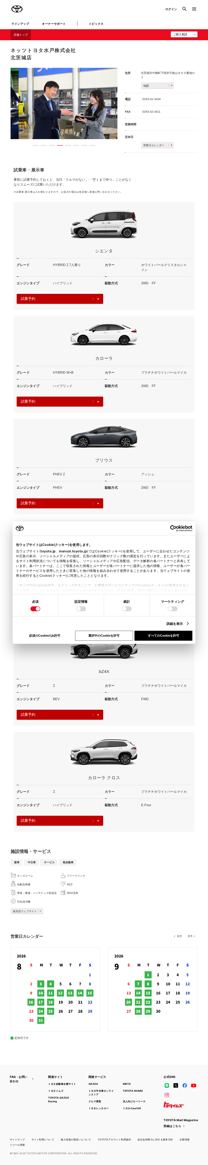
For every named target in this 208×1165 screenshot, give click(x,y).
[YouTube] (194, 1085)
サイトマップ (17, 1139)
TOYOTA (17, 9)
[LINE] (167, 1085)
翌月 (190, 936)
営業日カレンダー (153, 145)
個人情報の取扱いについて (76, 1139)
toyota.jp (48, 551)
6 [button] (74, 146)
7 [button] (82, 146)
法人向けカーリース (134, 1101)
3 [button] (50, 146)
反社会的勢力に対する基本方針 (155, 1139)
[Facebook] (184, 1085)
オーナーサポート (54, 23)
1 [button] (33, 146)
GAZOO (93, 1083)
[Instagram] (167, 1095)
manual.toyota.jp (73, 551)
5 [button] (66, 146)
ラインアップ (20, 23)
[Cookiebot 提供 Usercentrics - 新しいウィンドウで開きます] (174, 528)
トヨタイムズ (55, 1090)
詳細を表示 (175, 624)
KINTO (127, 1083)
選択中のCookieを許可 (104, 635)
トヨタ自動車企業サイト (62, 1083)
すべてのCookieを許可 (163, 635)
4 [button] (58, 146)
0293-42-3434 (151, 99)
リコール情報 (17, 1144)
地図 (146, 85)
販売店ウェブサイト (25, 911)
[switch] (81, 608)
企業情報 (185, 1139)
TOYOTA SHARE (133, 1090)
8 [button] (90, 146)
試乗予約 (28, 299)
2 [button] (42, 146)
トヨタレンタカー (99, 1108)
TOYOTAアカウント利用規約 (114, 1139)
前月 (179, 936)
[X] (175, 1085)
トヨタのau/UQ (132, 1108)
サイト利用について (42, 1139)
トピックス (96, 23)
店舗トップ (21, 34)
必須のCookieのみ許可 (44, 635)
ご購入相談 (180, 34)
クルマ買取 (95, 1101)
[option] (64, 103)
